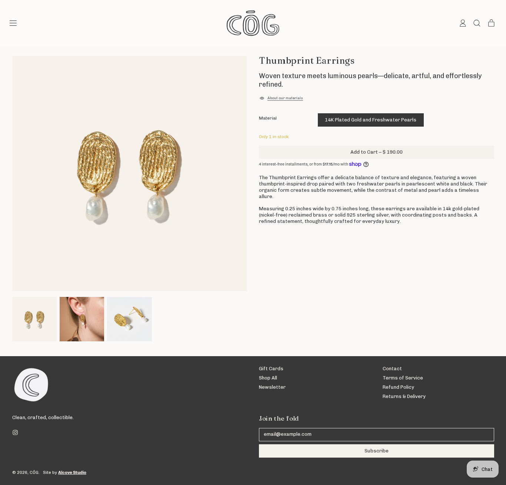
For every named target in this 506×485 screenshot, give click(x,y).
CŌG (34, 472)
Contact (392, 368)
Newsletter (272, 387)
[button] (476, 23)
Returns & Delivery (404, 396)
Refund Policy (398, 387)
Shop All (268, 378)
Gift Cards (271, 368)
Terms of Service (403, 378)
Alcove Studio (72, 472)
